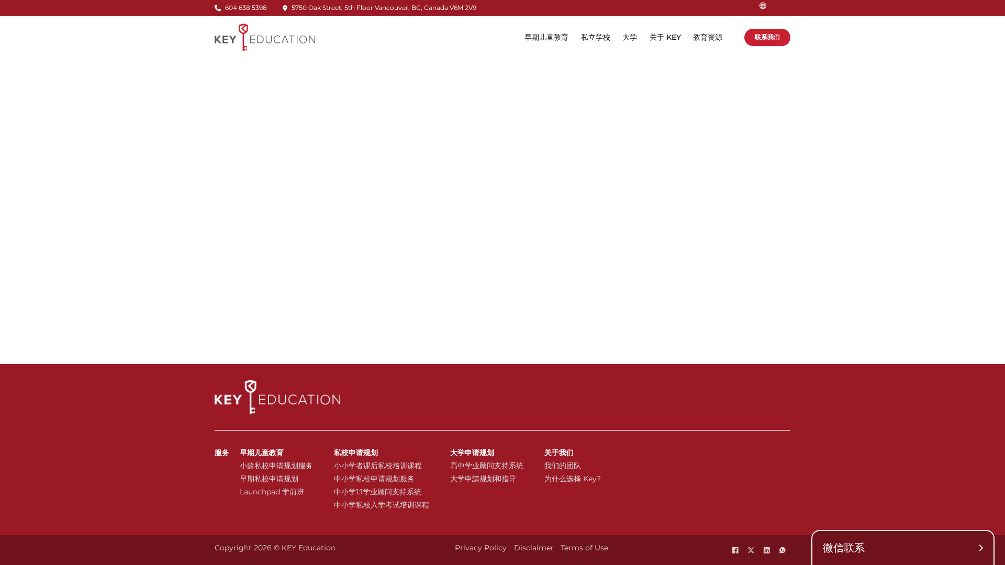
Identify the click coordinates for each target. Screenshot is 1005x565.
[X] (751, 550)
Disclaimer (534, 548)
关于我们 (559, 452)
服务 (222, 452)
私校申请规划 (356, 452)
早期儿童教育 (262, 452)
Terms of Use (584, 548)
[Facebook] (735, 550)
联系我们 (767, 37)
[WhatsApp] (782, 550)
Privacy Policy (481, 548)
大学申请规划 (472, 452)
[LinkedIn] (767, 550)
